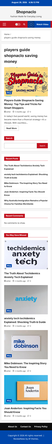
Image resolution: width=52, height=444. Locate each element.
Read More (12, 129)
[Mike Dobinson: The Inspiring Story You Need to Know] (26, 344)
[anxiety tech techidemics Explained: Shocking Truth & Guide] (26, 299)
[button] (4, 24)
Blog (9, 93)
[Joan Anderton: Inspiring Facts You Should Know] (26, 389)
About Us (12, 426)
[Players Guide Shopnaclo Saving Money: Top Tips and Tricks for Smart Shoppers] (26, 81)
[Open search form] (24, 24)
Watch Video (42, 24)
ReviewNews (19, 438)
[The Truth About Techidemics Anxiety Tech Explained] (26, 254)
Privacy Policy (40, 426)
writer (8, 112)
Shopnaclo (26, 11)
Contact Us (25, 426)
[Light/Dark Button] (18, 24)
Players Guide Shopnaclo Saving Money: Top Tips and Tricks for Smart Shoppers (23, 104)
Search (9, 138)
